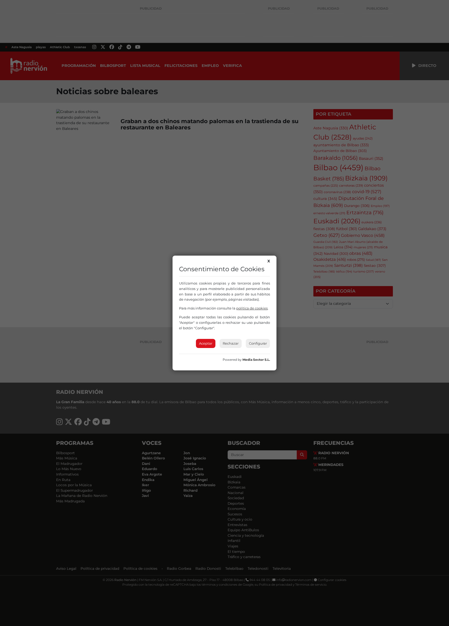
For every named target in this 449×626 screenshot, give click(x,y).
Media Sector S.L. (256, 360)
